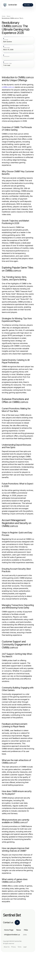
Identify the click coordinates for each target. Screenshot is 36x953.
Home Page (8, 930)
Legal (24, 947)
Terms (19, 947)
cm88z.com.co (8, 87)
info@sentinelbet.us (12, 935)
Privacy (13, 947)
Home (3, 16)
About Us (6, 947)
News (8, 16)
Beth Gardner (7, 41)
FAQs (26, 930)
